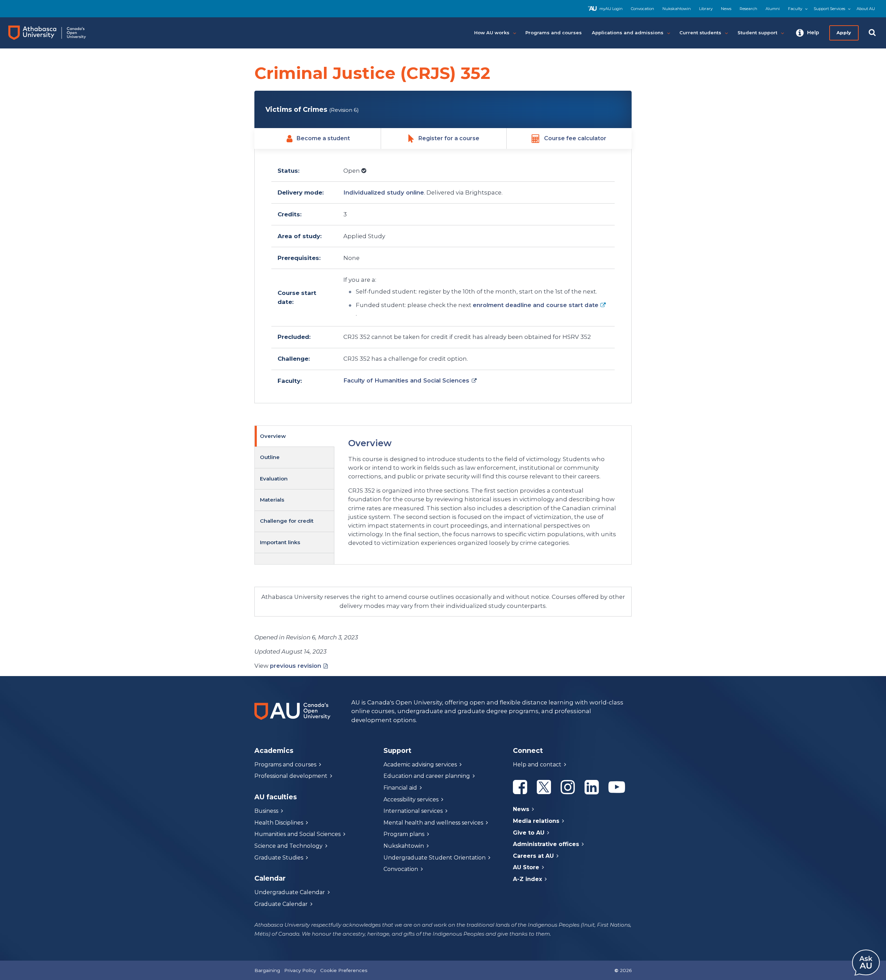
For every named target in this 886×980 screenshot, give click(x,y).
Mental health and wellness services (433, 822)
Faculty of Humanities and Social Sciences (406, 380)
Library (706, 8)
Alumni (773, 8)
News (726, 8)
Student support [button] (757, 32)
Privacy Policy (300, 970)
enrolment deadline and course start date (535, 305)
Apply (844, 32)
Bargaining (267, 970)
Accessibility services (411, 799)
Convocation (642, 8)
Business (266, 811)
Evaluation (274, 478)
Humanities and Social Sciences (297, 834)
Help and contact (537, 764)
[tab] (294, 436)
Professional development (290, 776)
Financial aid (400, 787)
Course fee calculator (575, 138)
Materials (272, 499)
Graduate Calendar (281, 904)
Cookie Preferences (343, 970)
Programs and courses (285, 764)
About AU (866, 8)
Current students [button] (700, 32)
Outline (270, 457)
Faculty (795, 8)
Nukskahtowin (676, 8)
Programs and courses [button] (553, 32)
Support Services (829, 8)
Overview (273, 436)
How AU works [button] (491, 32)
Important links (280, 542)
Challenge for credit (287, 521)
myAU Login (611, 8)
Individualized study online (383, 192)
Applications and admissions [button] (627, 32)
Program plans (403, 834)
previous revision (295, 665)
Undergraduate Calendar (289, 892)
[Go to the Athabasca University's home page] (53, 32)
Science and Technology (288, 846)
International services (413, 811)
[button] (807, 32)
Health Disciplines (278, 822)
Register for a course (448, 138)
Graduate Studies (278, 857)
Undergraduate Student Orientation (434, 857)
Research (748, 8)
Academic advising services (420, 764)
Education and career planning (426, 776)
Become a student (323, 138)
